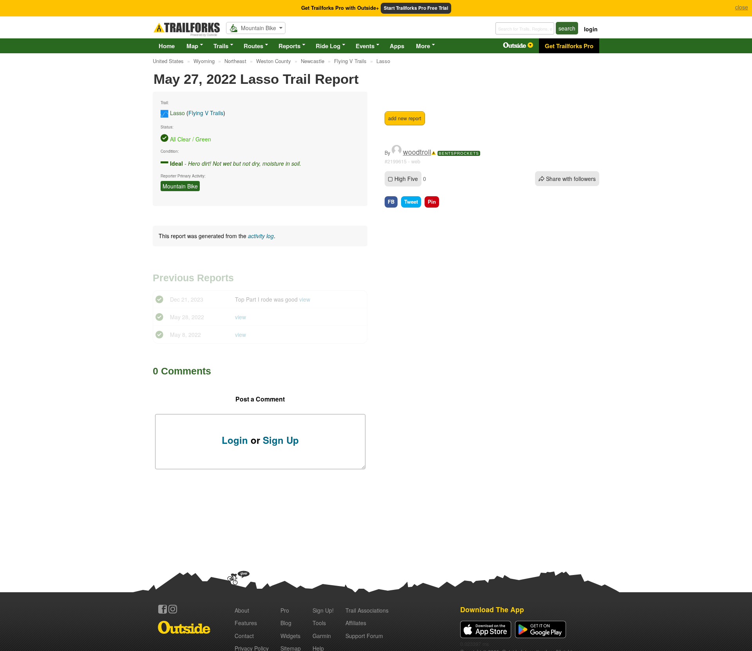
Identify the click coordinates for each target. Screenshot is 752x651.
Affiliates (355, 623)
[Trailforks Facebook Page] (162, 609)
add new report (404, 118)
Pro (284, 610)
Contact (244, 636)
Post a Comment (260, 398)
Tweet (411, 201)
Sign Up (281, 440)
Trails (220, 46)
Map (192, 46)
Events (365, 46)
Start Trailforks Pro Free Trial (416, 8)
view (304, 299)
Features (246, 623)
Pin (432, 201)
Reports (289, 46)
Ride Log (328, 46)
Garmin (322, 636)
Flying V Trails (205, 113)
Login (235, 440)
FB (391, 201)
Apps (397, 46)
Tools (319, 623)
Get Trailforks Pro (569, 46)
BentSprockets (459, 153)
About (242, 610)
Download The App (492, 609)
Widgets (290, 636)
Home (167, 46)
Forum (364, 636)
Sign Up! (323, 610)
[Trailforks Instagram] (172, 609)
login (591, 29)
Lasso (177, 113)
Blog (285, 623)
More (423, 46)
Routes (253, 46)
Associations (367, 610)
